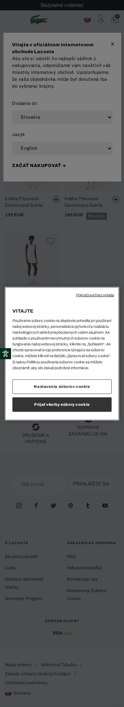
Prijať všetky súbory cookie (62, 404)
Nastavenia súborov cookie (62, 386)
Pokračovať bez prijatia (95, 295)
